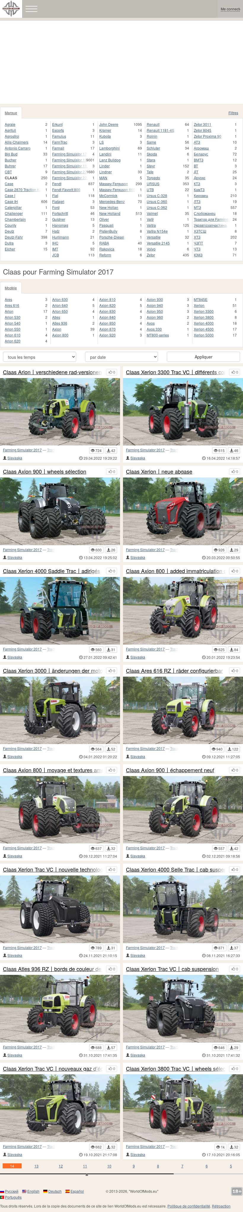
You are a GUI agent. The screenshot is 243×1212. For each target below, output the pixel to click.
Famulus (59, 136)
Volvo (151, 248)
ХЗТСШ (200, 231)
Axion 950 (155, 311)
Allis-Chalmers (16, 142)
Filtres (233, 112)
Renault (153, 124)
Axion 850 (107, 323)
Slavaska (14, 457)
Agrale (10, 124)
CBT (8, 171)
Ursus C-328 (157, 195)
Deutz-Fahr (14, 236)
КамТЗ (199, 189)
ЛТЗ (197, 201)
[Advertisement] (121, 62)
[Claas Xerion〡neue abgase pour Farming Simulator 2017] (183, 511)
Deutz (9, 231)
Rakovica (106, 248)
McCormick (108, 195)
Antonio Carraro (18, 147)
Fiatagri (58, 201)
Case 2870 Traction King (23, 189)
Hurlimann (60, 236)
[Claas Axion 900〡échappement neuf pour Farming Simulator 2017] (183, 810)
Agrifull (10, 130)
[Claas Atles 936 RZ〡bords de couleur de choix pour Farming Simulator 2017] (60, 1009)
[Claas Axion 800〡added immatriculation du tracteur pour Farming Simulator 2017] (183, 611)
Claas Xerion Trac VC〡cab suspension (172, 969)
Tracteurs (54, 449)
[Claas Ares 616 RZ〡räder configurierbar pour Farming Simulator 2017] (183, 710)
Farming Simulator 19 (69, 159)
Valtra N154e (157, 231)
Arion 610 (12, 334)
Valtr (150, 219)
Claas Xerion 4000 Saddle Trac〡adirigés (51, 571)
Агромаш (201, 147)
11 (85, 1165)
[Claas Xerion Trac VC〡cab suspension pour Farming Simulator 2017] (183, 1009)
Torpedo (153, 177)
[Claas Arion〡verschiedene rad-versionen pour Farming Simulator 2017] (60, 412)
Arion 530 (12, 317)
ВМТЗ (198, 159)
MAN (103, 177)
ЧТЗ (197, 248)
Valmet (152, 213)
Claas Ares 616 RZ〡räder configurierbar (174, 671)
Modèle (11, 287)
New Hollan (108, 207)
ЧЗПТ (198, 242)
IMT (55, 248)
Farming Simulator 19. (70, 165)
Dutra (9, 242)
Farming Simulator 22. (70, 177)
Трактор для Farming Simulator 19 (212, 219)
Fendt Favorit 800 (66, 189)
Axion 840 (107, 317)
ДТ (196, 171)
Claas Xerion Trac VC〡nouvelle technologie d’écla (53, 869)
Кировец (201, 195)
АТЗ (197, 142)
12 (61, 1165)
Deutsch (55, 1191)
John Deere (108, 124)
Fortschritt (60, 213)
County (10, 225)
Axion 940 (155, 305)
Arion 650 (60, 311)
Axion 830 (107, 311)
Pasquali (106, 225)
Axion (56, 328)
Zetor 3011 (202, 124)
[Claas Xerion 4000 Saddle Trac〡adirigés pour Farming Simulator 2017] (60, 611)
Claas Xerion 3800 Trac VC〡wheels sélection (176, 1069)
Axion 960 (155, 317)
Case (9, 183)
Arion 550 (12, 328)
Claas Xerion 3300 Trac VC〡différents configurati (176, 372)
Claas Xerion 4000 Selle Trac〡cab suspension (176, 869)
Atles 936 (59, 323)
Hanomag (60, 225)
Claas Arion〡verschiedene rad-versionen (52, 372)
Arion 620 (12, 340)
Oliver (104, 219)
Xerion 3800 (204, 317)
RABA (104, 242)
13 (36, 1165)
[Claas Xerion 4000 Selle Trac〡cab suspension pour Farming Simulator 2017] (183, 909)
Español (77, 1191)
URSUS (153, 183)
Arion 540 (12, 323)
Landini (105, 153)
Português (13, 1197)
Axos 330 (154, 328)
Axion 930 (155, 299)
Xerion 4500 (204, 328)
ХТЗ (197, 236)
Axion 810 (107, 299)
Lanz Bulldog (110, 159)
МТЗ (197, 207)
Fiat (55, 195)
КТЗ (197, 183)
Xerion (199, 305)
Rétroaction (221, 1205)
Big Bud (11, 153)
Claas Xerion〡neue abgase (159, 472)
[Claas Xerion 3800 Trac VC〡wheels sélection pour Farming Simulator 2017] (183, 1108)
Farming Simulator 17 (69, 153)
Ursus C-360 (157, 201)
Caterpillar (13, 207)
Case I (10, 195)
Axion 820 (107, 305)
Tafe (150, 171)
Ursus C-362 (157, 207)
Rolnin (152, 136)
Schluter (153, 147)
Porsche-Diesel (111, 236)
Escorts (58, 130)
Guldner (58, 219)
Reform (105, 254)
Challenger (14, 213)
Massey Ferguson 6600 (117, 189)
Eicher (10, 248)
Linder (104, 165)
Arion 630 (60, 299)
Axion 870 (107, 328)
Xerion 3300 (204, 311)
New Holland (109, 213)
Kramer (105, 130)
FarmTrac (59, 142)
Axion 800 (60, 334)
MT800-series (158, 334)
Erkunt (57, 124)
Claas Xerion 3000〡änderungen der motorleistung (53, 671)
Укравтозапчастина (210, 225)
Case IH (11, 201)
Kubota (105, 136)
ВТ (196, 165)
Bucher (10, 159)
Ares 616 (12, 305)
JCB (55, 254)
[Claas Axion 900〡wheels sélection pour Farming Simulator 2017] (60, 511)
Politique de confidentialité (188, 1205)
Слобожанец (204, 213)
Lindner (105, 171)
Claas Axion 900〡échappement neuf (170, 770)
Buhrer (10, 165)
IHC (55, 242)
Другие (199, 177)
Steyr (151, 165)
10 (109, 1165)
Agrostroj (12, 136)
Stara (151, 159)
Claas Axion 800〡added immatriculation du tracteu (176, 571)
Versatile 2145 (158, 242)
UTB (150, 189)
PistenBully (108, 231)
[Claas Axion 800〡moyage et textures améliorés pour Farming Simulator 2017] (60, 810)
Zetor (151, 254)
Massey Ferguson (113, 183)
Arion (9, 311)
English (33, 1191)
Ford (56, 207)
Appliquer (203, 357)
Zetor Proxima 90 (207, 136)
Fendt (56, 183)
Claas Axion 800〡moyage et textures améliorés (53, 770)
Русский (11, 1191)
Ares (8, 299)
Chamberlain (15, 219)
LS (101, 142)
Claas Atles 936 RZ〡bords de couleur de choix (53, 969)
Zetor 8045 (202, 130)
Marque (11, 112)
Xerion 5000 (204, 334)
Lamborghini (109, 147)
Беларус (201, 153)
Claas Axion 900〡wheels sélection (44, 472)
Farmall (58, 147)
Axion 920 (107, 334)
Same (151, 142)
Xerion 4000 (204, 323)
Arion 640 (60, 305)
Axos (151, 323)
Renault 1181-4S (160, 130)
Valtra (151, 225)
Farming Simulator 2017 (22, 449)
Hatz (56, 231)
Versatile (154, 236)
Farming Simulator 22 (69, 171)
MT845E (200, 299)
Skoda (152, 153)
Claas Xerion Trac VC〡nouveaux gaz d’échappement (53, 1069)
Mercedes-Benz (112, 201)
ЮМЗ (198, 254)
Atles (56, 317)
